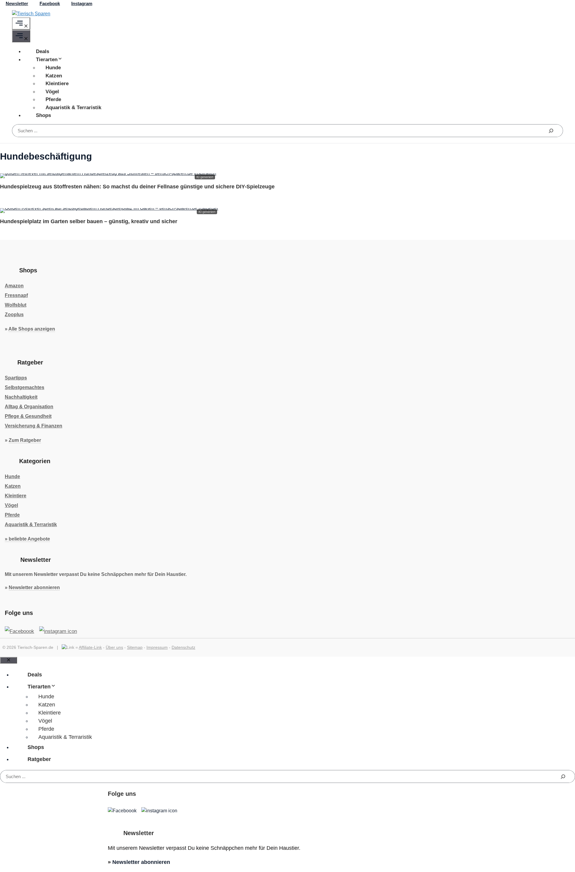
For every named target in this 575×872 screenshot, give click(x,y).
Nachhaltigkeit (21, 397)
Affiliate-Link (90, 647)
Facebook (50, 3)
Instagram (81, 3)
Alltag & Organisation (29, 406)
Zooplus (14, 314)
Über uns (114, 647)
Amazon (14, 285)
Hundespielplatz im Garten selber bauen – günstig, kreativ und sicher (88, 221)
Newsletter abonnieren (34, 587)
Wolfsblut (15, 304)
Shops (43, 115)
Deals (42, 51)
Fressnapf (16, 295)
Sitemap (135, 647)
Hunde (53, 67)
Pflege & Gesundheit (28, 416)
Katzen (54, 76)
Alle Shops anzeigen (31, 328)
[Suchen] (551, 131)
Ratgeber (39, 759)
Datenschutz (183, 647)
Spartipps (16, 377)
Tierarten (47, 59)
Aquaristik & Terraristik (73, 107)
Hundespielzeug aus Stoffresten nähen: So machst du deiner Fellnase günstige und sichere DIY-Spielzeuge (137, 187)
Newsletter (17, 3)
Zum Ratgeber (25, 440)
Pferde (53, 99)
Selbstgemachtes (24, 387)
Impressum (157, 647)
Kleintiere (57, 83)
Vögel (52, 91)
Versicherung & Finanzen (33, 425)
